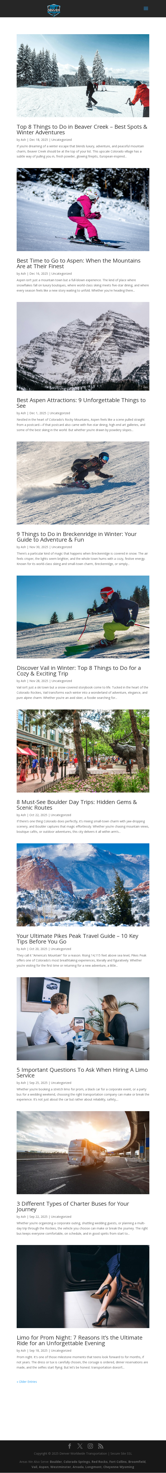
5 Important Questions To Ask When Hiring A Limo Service (82, 1072)
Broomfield (136, 1462)
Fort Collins (118, 1462)
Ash (23, 140)
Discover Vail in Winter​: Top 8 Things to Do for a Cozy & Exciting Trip (79, 670)
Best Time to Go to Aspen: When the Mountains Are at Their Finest (78, 263)
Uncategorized (61, 140)
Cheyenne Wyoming (118, 1467)
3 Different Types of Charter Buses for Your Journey (73, 1206)
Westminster (60, 1467)
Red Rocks (100, 1462)
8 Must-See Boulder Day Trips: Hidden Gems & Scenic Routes (77, 804)
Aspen (44, 1467)
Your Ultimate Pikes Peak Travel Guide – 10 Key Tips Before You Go (77, 938)
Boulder (56, 1462)
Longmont (93, 1467)
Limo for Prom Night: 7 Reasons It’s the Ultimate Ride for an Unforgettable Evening (79, 1340)
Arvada (78, 1467)
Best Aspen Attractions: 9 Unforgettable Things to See (81, 402)
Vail (34, 1467)
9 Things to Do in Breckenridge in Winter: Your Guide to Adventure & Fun (77, 536)
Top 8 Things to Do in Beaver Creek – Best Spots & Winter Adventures (82, 129)
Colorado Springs (77, 1462)
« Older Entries (27, 1382)
